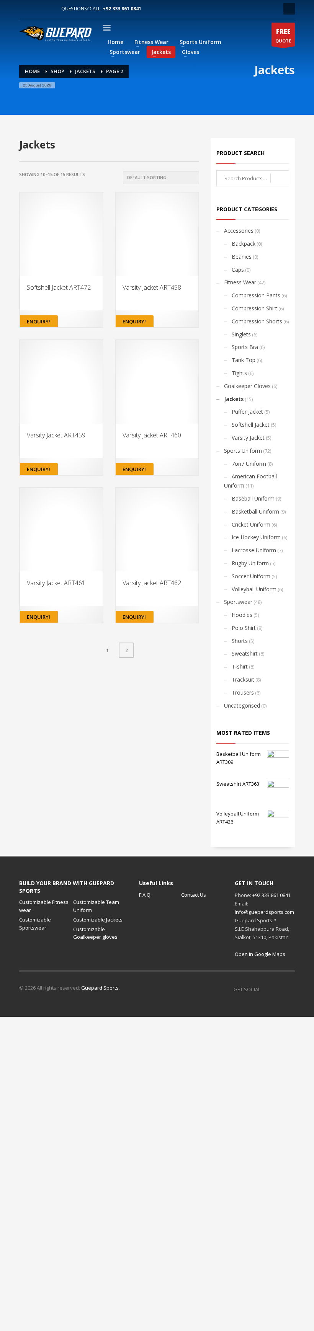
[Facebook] (25, 9)
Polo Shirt (244, 627)
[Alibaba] (48, 9)
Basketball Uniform (255, 511)
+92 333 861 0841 (122, 8)
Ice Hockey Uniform (256, 537)
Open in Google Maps (260, 954)
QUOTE (283, 35)
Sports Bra (245, 347)
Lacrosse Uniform (254, 550)
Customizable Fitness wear (44, 906)
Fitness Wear (240, 282)
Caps (238, 269)
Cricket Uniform (251, 524)
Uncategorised (242, 705)
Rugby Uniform (250, 563)
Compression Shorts (257, 321)
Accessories (238, 230)
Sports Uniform (243, 450)
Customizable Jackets (98, 919)
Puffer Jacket (247, 411)
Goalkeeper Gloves (247, 386)
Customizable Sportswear (35, 923)
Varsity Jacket (248, 437)
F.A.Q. (145, 894)
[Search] (279, 178)
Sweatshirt (245, 653)
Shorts (240, 640)
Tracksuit (243, 679)
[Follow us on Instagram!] (277, 989)
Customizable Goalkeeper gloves (95, 933)
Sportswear (238, 601)
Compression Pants (256, 295)
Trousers (243, 692)
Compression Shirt (254, 308)
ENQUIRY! (38, 321)
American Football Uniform (250, 481)
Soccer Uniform (251, 576)
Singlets (241, 334)
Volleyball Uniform (254, 589)
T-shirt (240, 666)
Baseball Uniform (253, 498)
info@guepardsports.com (264, 912)
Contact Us (193, 894)
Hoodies (242, 614)
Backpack (243, 243)
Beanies (242, 256)
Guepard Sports (100, 987)
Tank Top (243, 360)
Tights (239, 373)
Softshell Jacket (251, 424)
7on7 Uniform (249, 463)
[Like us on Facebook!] (266, 989)
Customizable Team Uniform (96, 906)
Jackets (234, 399)
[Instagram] (36, 9)
